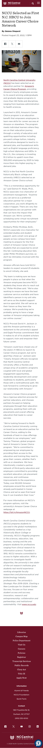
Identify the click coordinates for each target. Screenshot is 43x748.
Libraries (21, 632)
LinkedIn (37, 726)
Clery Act (21, 669)
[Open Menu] (38, 3)
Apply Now (21, 678)
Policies (21, 653)
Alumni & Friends (21, 690)
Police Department (21, 640)
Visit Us (21, 645)
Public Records (22, 665)
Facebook (5, 726)
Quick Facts (21, 699)
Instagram (29, 726)
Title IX (21, 674)
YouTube (21, 726)
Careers (21, 649)
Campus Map (21, 636)
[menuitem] (5, 726)
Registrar (21, 657)
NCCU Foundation (21, 695)
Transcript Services (21, 661)
